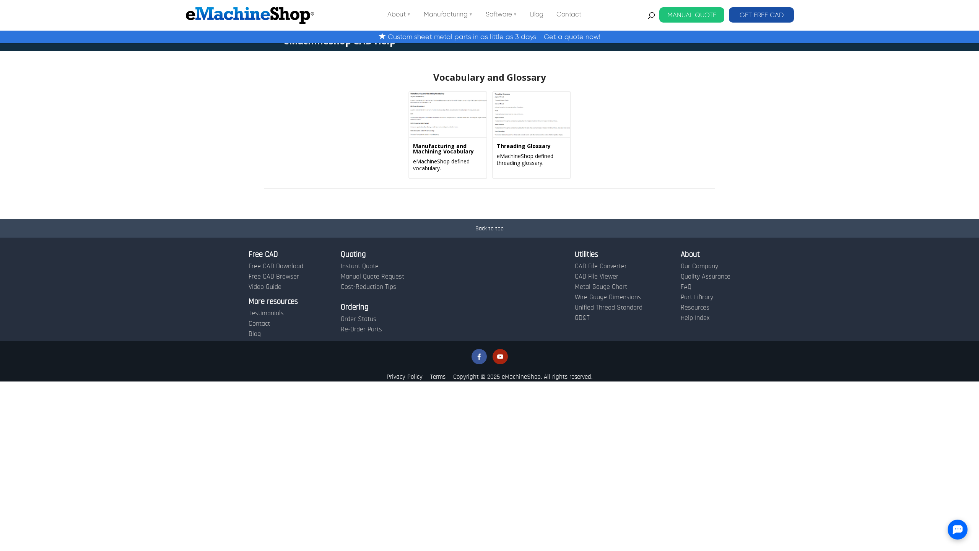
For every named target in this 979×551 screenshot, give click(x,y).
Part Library (697, 297)
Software (499, 14)
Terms (438, 376)
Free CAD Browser (274, 276)
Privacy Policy (405, 376)
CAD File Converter (601, 266)
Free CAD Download (276, 266)
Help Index (695, 318)
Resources (695, 307)
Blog (536, 14)
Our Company (699, 266)
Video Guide (265, 287)
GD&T (582, 318)
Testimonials (266, 313)
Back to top (489, 228)
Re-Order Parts (361, 329)
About (396, 14)
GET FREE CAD (762, 15)
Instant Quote (360, 266)
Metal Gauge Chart (601, 287)
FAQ (686, 287)
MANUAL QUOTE (691, 15)
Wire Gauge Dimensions (608, 297)
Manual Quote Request (372, 276)
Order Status (358, 319)
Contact (568, 14)
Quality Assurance (705, 276)
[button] (479, 356)
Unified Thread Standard (608, 307)
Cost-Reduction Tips (368, 287)
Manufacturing (446, 14)
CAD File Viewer (596, 276)
